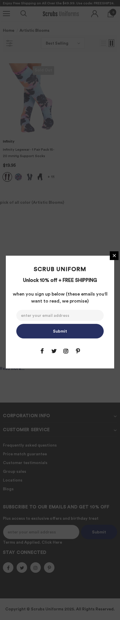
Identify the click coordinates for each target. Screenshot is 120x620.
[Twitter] (54, 351)
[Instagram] (65, 351)
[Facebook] (42, 351)
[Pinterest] (77, 351)
